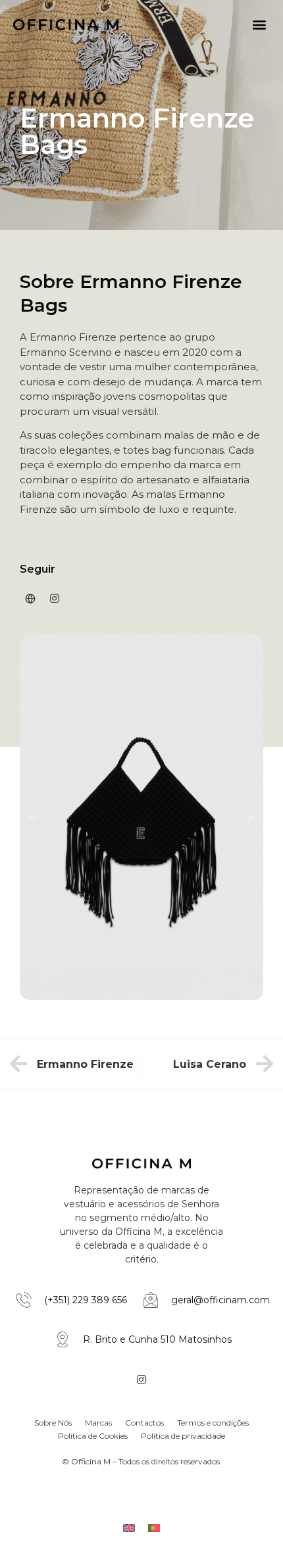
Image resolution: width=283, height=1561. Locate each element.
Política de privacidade (183, 1436)
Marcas (98, 1423)
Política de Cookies (93, 1436)
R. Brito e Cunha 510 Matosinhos (157, 1339)
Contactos (144, 1423)
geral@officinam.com (220, 1300)
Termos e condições (213, 1423)
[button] (259, 24)
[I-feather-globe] (30, 598)
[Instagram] (54, 598)
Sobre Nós (53, 1423)
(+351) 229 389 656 (85, 1300)
